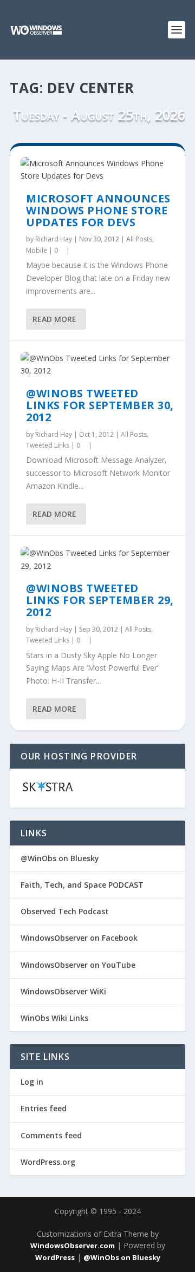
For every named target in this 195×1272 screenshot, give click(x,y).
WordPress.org (48, 1162)
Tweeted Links (47, 445)
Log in (32, 1082)
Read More (54, 319)
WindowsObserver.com (72, 1245)
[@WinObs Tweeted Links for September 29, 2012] (97, 560)
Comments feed (51, 1135)
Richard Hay (53, 239)
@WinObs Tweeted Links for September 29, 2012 (100, 600)
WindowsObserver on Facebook (79, 938)
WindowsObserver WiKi (63, 991)
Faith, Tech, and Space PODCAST (82, 885)
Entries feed (44, 1108)
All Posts (139, 239)
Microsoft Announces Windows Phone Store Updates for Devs (98, 210)
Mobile (36, 250)
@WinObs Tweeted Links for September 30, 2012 (100, 405)
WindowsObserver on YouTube (78, 965)
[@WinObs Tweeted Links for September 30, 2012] (97, 365)
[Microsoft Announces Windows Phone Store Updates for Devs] (97, 170)
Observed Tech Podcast (65, 911)
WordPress (55, 1257)
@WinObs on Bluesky (60, 858)
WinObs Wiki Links (54, 1018)
